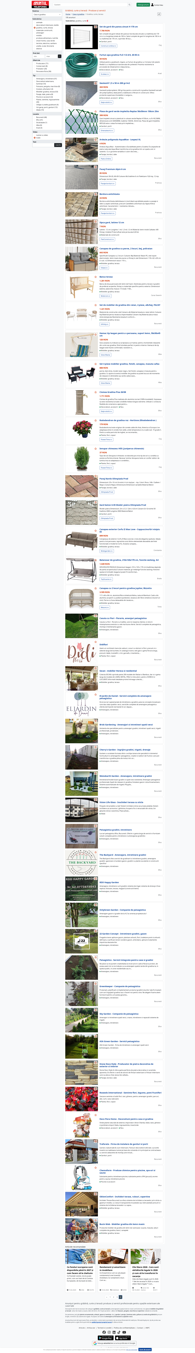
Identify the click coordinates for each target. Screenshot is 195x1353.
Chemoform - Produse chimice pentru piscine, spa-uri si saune (127, 1171)
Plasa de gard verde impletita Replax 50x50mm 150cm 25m (129, 111)
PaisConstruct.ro (107, 239)
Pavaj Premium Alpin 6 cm (113, 169)
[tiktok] (119, 1332)
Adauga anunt (143, 5)
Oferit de (36, 60)
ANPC (147, 1328)
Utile (82, 1290)
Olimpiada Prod (107, 492)
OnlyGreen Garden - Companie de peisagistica (123, 909)
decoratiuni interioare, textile (47, 25)
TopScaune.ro (106, 579)
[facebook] (104, 1332)
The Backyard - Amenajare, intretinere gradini (123, 854)
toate (38, 138)
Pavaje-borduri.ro (107, 183)
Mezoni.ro (105, 607)
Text (34, 142)
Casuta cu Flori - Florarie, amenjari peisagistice (123, 618)
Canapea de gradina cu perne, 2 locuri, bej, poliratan (126, 248)
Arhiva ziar (91, 1328)
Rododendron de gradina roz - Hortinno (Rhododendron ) (128, 420)
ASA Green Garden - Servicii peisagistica (119, 1041)
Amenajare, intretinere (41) (46, 79)
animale (39, 22)
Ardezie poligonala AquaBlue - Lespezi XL (120, 139)
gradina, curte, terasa (44, 28)
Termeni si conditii (105, 1328)
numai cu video (42, 135)
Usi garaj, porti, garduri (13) (46, 107)
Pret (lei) (36, 53)
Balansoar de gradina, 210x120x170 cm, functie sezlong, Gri (129, 560)
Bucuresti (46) (41, 117)
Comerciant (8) (42, 66)
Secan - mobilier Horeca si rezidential (118, 670)
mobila (39, 35)
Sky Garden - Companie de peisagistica (119, 1013)
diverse (39, 49)
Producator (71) (42, 63)
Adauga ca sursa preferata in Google (116, 1343)
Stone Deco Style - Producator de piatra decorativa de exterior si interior (126, 1065)
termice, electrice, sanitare (46, 43)
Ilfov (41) (39, 120)
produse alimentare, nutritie (47, 38)
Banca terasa (106, 276)
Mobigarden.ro (107, 551)
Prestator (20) (41, 69)
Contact (140, 1328)
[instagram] (109, 1332)
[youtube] (124, 1332)
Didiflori (104, 644)
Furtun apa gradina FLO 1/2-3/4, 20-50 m (119, 54)
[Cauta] (129, 5)
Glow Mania (105, 355)
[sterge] (87, 21)
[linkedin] (114, 1332)
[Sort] (159, 14)
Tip (34, 75)
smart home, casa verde (45, 41)
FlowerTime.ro (106, 439)
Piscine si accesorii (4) (44, 97)
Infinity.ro (104, 324)
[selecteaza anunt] (96, 26)
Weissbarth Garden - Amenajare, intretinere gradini (126, 776)
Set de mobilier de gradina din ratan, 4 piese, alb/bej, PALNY (130, 305)
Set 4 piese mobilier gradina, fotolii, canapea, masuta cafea (129, 363)
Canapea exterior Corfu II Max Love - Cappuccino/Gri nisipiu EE (130, 530)
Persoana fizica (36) (43, 71)
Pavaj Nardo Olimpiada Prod (114, 478)
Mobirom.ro (105, 296)
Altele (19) (40, 110)
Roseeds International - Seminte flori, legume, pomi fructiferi (130, 1092)
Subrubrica (36, 19)
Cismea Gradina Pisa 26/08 (113, 392)
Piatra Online (106, 159)
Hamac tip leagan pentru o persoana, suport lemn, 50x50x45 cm (130, 334)
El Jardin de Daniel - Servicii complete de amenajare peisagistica (125, 697)
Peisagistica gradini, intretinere (116, 829)
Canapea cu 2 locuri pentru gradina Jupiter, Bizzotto (126, 588)
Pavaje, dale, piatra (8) (44, 94)
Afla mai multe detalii (131, 1349)
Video (35, 132)
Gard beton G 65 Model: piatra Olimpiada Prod (123, 505)
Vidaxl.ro (104, 268)
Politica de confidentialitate (124, 1328)
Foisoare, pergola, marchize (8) (48, 86)
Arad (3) (39, 128)
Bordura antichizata (110, 194)
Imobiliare (115, 1290)
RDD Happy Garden (109, 882)
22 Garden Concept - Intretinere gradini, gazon (123, 933)
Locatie (36, 114)
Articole (82, 1328)
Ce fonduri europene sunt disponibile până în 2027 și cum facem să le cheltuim (80, 1270)
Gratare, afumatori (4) (44, 89)
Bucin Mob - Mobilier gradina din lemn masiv (122, 1224)
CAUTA (58, 145)
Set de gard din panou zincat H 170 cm (119, 26)
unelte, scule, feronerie (45, 46)
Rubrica (35, 11)
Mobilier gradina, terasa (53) (47, 92)
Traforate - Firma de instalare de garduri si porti (124, 1144)
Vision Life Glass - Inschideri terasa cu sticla (121, 802)
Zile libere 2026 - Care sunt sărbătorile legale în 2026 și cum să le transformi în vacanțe (145, 1272)
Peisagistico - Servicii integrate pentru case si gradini (126, 960)
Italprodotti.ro (106, 102)
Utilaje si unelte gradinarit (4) (47, 105)
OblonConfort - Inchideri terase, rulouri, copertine (125, 1196)
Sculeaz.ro (105, 74)
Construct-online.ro (108, 46)
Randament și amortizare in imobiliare (112, 1268)
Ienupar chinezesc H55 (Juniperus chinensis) (122, 448)
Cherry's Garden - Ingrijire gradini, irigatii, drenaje (125, 749)
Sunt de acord (145, 1349)
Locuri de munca (145, 1289)
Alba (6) (39, 125)
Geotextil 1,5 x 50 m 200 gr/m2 (115, 83)
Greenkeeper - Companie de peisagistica (120, 986)
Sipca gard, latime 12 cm (112, 222)
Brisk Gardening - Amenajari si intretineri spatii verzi (126, 724)
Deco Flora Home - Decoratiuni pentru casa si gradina (126, 1119)
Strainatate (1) (41, 122)
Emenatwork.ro (107, 130)
